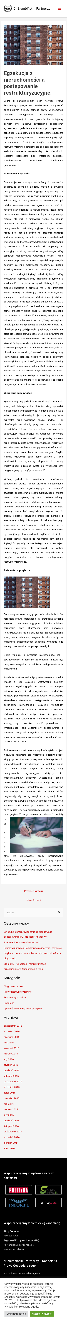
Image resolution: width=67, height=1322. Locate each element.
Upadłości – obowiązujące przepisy (23, 1008)
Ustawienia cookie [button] (16, 1313)
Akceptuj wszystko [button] (42, 1313)
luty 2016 (9, 1059)
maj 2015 (9, 1103)
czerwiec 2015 (11, 1098)
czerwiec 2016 (11, 1036)
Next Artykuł (34, 900)
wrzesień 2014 (12, 1137)
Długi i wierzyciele (13, 986)
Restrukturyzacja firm (15, 997)
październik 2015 (13, 1081)
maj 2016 (9, 1042)
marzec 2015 (11, 1109)
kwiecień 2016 (11, 1048)
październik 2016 (13, 1025)
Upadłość (9, 1002)
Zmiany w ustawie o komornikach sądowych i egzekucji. (33, 947)
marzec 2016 (11, 1053)
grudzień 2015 (11, 1070)
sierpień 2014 (11, 1142)
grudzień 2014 (11, 1120)
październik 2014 (13, 1131)
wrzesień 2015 (12, 1087)
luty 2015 (9, 1114)
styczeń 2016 (11, 1064)
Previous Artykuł (33, 891)
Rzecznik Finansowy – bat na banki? (23, 942)
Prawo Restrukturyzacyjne (17, 991)
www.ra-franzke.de (14, 1249)
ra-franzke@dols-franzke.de (19, 1244)
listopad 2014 (11, 1126)
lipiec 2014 (10, 1148)
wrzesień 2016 (12, 1031)
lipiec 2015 (10, 1092)
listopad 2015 (11, 1076)
